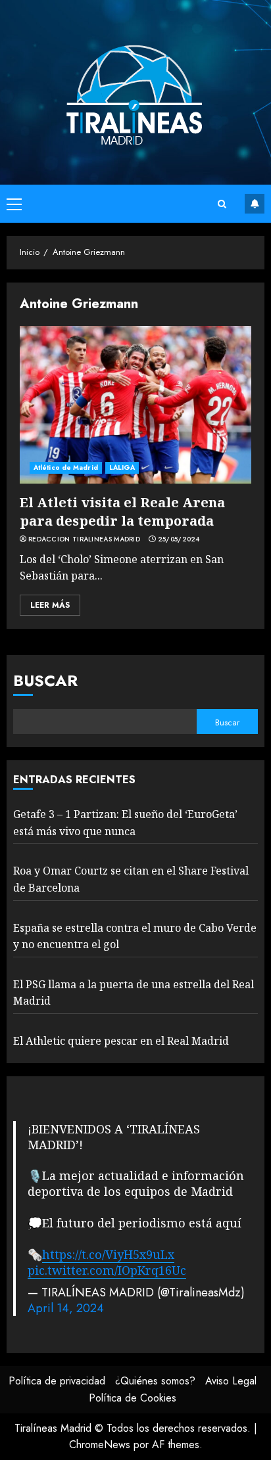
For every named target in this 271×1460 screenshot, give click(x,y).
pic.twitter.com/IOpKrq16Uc (107, 1270)
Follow (254, 204)
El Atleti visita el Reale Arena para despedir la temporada (122, 511)
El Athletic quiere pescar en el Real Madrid (121, 1041)
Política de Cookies (132, 1397)
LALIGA (122, 467)
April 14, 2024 (66, 1308)
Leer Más (50, 605)
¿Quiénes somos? (155, 1380)
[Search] (221, 204)
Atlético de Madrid (66, 467)
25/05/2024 (179, 539)
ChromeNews (99, 1444)
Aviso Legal (231, 1380)
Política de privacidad (57, 1380)
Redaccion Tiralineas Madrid (84, 539)
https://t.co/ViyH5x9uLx (108, 1254)
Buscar (45, 680)
